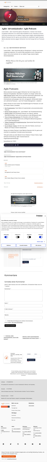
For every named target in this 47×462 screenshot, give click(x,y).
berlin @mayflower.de (16, 431)
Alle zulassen (38, 245)
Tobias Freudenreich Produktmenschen (15, 122)
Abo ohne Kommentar (17, 322)
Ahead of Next (9, 113)
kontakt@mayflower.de (11, 458)
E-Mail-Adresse (9, 309)
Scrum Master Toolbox (11, 126)
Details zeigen (40, 241)
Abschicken (25, 262)
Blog (5, 47)
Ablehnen (9, 245)
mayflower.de (3, 427)
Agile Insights (31, 405)
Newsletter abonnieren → (38, 182)
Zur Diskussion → (40, 186)
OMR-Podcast (7, 95)
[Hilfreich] (15, 145)
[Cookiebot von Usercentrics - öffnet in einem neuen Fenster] (37, 216)
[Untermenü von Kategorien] (9, 6)
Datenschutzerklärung (32, 373)
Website (7, 315)
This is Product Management (13, 117)
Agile (7, 47)
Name (6, 303)
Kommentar (8, 288)
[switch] (17, 237)
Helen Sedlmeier (5, 24)
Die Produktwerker (10, 108)
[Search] (38, 6)
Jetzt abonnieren (31, 359)
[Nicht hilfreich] (18, 145)
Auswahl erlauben (23, 245)
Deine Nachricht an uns (27, 249)
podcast (11, 257)
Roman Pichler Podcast (11, 111)
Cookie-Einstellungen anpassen (9, 456)
